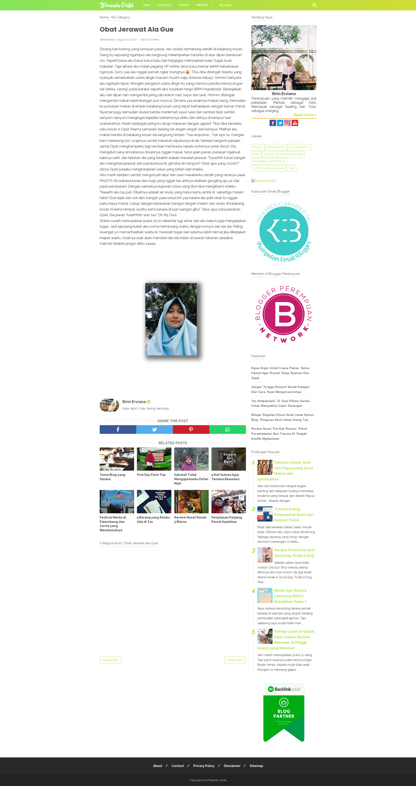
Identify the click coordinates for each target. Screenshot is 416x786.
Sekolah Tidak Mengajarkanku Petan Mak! (191, 479)
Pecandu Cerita (217, 780)
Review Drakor (291, 154)
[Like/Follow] (273, 125)
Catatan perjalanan (268, 168)
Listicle (164, 5)
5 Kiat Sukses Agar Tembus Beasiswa (225, 477)
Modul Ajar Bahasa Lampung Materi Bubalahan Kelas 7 (290, 596)
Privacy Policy (203, 766)
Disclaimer (232, 766)
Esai (146, 5)
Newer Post (110, 660)
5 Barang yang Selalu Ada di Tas (153, 519)
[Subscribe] (295, 125)
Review (202, 5)
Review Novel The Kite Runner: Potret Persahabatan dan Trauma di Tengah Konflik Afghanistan (279, 433)
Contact (178, 766)
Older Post (235, 660)
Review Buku (299, 147)
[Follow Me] (280, 125)
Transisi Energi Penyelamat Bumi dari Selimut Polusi (293, 514)
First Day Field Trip (151, 474)
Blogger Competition (269, 161)
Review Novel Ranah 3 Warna (190, 519)
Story (184, 5)
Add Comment (149, 39)
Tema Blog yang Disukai (112, 477)
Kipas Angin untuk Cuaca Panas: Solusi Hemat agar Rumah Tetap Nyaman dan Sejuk (280, 373)
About (157, 766)
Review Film (276, 147)
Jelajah (225, 5)
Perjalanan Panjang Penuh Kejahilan (226, 519)
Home (104, 17)
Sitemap (256, 766)
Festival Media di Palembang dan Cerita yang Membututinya (113, 524)
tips (291, 168)
